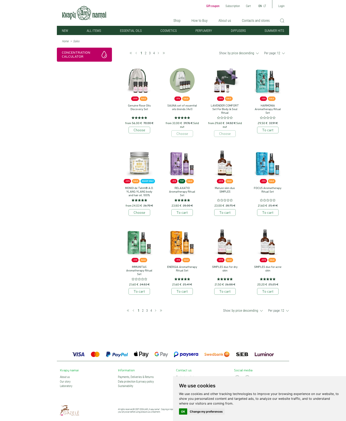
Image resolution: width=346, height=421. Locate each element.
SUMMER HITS (274, 31)
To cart (268, 129)
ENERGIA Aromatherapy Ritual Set (182, 268)
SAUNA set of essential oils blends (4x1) (182, 107)
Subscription (232, 6)
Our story (65, 381)
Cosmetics (168, 31)
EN (260, 6)
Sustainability (125, 386)
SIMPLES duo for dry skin (225, 268)
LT (265, 6)
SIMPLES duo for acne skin (268, 268)
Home (65, 41)
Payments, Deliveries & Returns (136, 377)
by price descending (241, 53)
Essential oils (131, 31)
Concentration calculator (76, 54)
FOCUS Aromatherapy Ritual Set (268, 189)
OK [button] (183, 411)
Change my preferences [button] (206, 411)
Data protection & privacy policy (136, 381)
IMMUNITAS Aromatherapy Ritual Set (139, 270)
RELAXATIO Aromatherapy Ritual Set (182, 191)
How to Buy (199, 20)
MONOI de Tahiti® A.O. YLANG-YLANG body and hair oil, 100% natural (139, 193)
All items (94, 31)
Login (281, 6)
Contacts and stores (256, 20)
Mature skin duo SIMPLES (225, 189)
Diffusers (238, 31)
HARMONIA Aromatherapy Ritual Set (268, 108)
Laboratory (66, 386)
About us (224, 20)
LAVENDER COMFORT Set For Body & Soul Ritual (225, 108)
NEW (65, 31)
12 (278, 53)
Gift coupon (212, 6)
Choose (139, 129)
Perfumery (203, 31)
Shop (177, 20)
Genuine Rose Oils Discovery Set (139, 107)
